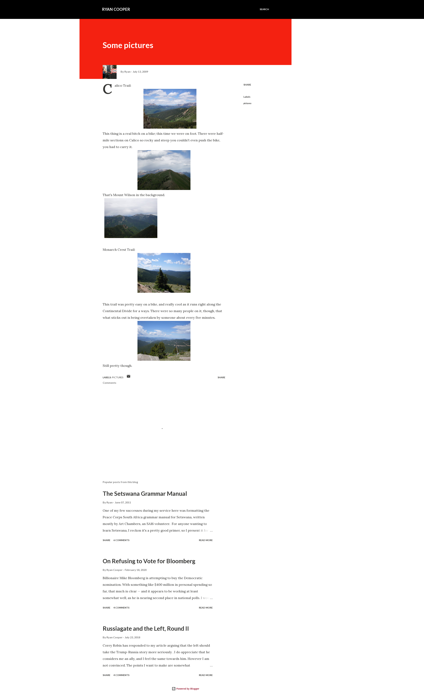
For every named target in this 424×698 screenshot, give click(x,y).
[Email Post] (129, 377)
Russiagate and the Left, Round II (146, 628)
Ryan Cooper (116, 9)
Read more (206, 540)
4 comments (121, 607)
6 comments (121, 540)
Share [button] (247, 84)
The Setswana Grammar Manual (145, 493)
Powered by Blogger (187, 688)
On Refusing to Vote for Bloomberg (149, 561)
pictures (247, 103)
